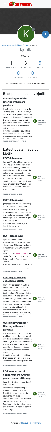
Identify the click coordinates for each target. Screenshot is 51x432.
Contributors (35, 423)
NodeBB (24, 423)
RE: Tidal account (13, 158)
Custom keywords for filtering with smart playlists (15, 102)
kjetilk (41, 120)
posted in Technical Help (12, 194)
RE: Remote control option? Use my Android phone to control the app (16, 374)
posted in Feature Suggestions (15, 141)
